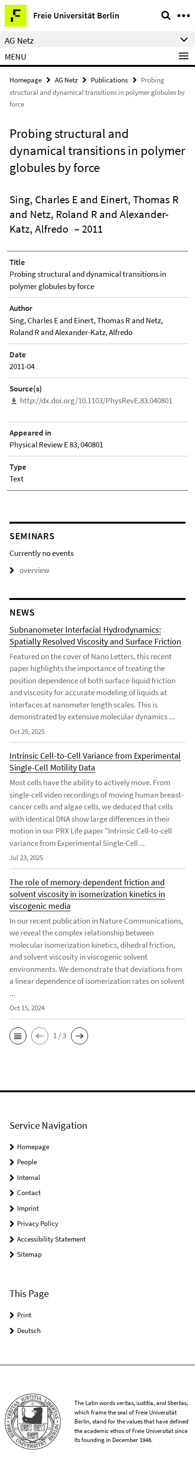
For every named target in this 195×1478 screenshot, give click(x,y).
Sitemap (29, 1254)
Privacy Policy (37, 1223)
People (27, 1161)
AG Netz (66, 79)
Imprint (28, 1208)
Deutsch (29, 1330)
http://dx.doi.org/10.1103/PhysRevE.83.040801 (96, 400)
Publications (109, 79)
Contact (29, 1192)
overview (34, 570)
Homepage (25, 79)
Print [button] (24, 1314)
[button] (18, 1035)
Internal (28, 1177)
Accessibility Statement (51, 1238)
